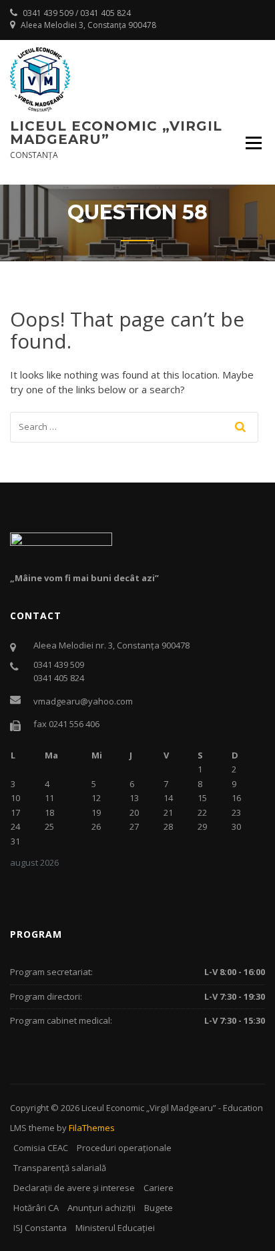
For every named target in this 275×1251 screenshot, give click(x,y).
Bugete (158, 1208)
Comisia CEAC (40, 1148)
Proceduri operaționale (124, 1148)
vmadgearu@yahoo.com (83, 701)
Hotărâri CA (36, 1208)
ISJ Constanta (40, 1228)
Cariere (159, 1188)
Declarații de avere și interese (74, 1188)
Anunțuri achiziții (101, 1208)
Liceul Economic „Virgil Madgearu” (116, 132)
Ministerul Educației (115, 1228)
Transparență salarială (59, 1168)
